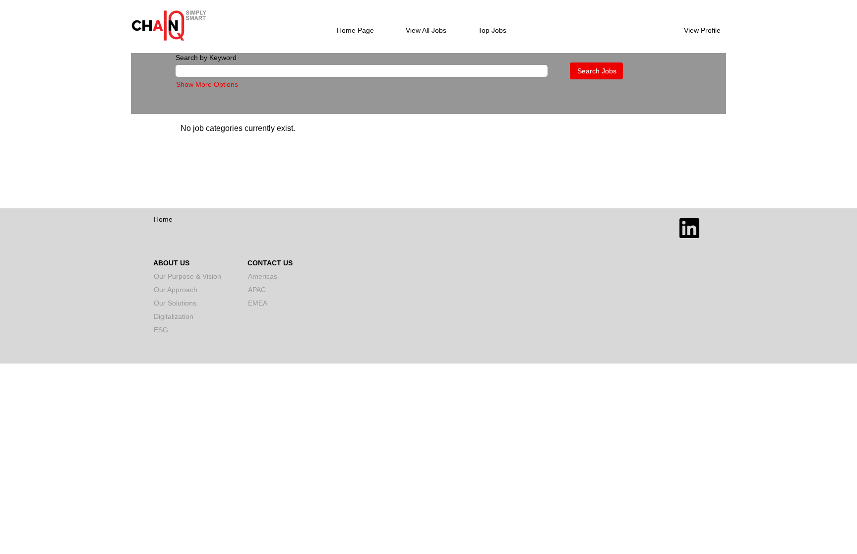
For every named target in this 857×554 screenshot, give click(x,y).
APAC (257, 290)
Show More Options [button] (207, 84)
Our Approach (175, 290)
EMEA (257, 303)
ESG (161, 330)
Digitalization (173, 316)
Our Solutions (175, 303)
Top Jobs (492, 30)
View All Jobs (426, 30)
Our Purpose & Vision (187, 276)
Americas (262, 276)
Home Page (355, 30)
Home (163, 219)
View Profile (702, 30)
